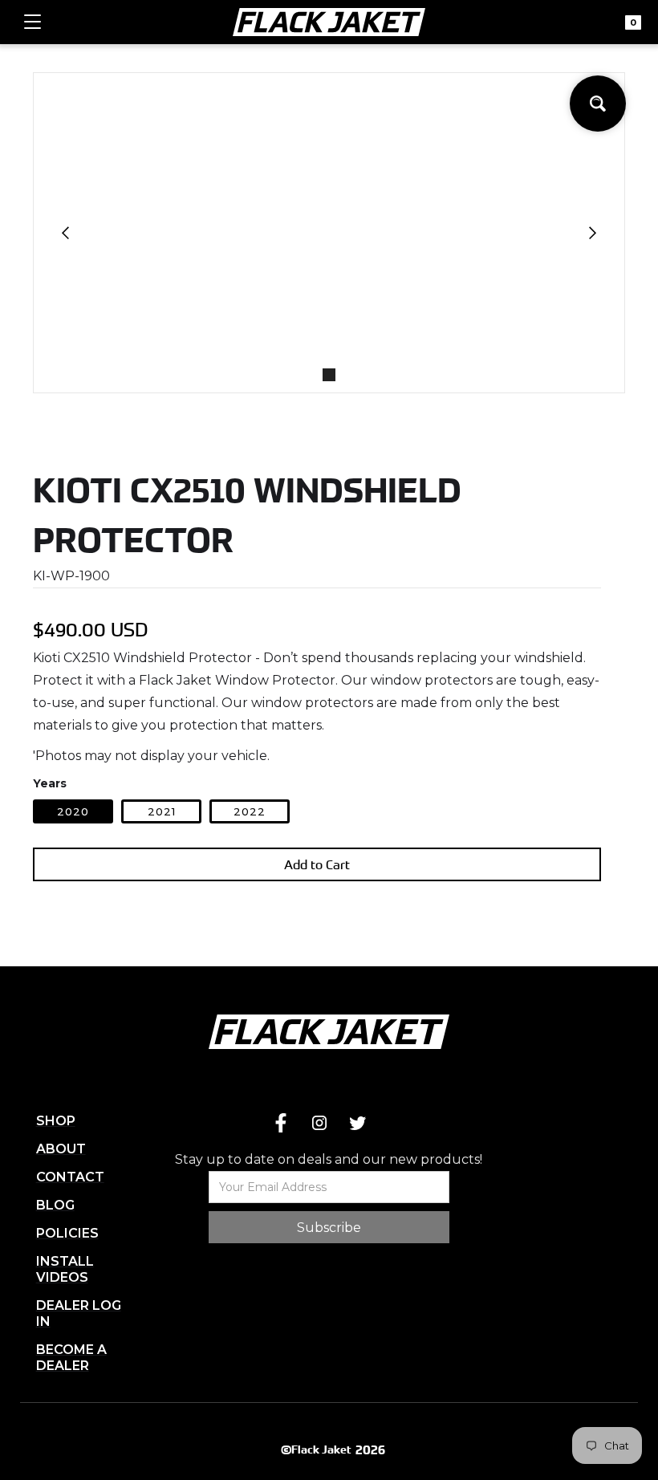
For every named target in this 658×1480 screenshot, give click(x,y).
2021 (162, 811)
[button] (32, 22)
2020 (73, 811)
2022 (250, 811)
